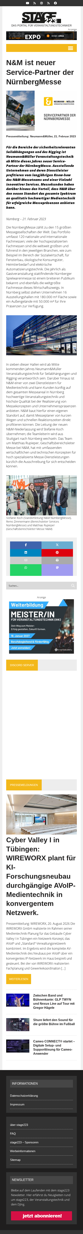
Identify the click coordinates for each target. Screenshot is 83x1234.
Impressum (17, 1104)
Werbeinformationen (22, 1151)
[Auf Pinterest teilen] (57, 553)
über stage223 (19, 1124)
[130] (41, 495)
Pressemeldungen (24, 784)
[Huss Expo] (41, 35)
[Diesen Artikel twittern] (57, 545)
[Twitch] (48, 2)
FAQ (13, 1133)
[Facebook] (55, 2)
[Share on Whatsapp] (26, 568)
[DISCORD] (34, 2)
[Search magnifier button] (72, 585)
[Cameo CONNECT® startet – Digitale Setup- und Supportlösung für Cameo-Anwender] (17, 1050)
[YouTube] (28, 2)
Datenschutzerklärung (24, 1095)
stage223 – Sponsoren (24, 1142)
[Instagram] (41, 2)
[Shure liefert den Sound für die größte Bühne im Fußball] (17, 1028)
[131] (41, 335)
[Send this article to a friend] (26, 560)
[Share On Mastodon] (57, 568)
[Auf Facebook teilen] (26, 545)
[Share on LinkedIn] (26, 553)
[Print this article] (57, 560)
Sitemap (15, 1159)
